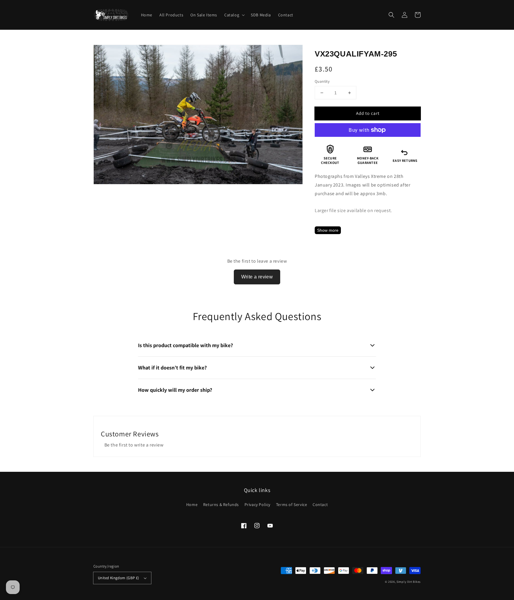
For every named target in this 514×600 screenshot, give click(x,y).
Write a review (257, 276)
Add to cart (368, 113)
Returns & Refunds (221, 504)
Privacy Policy (257, 504)
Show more (328, 230)
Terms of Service (291, 504)
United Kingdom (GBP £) (118, 577)
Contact (320, 504)
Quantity (322, 81)
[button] (391, 14)
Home (192, 504)
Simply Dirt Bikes (409, 582)
